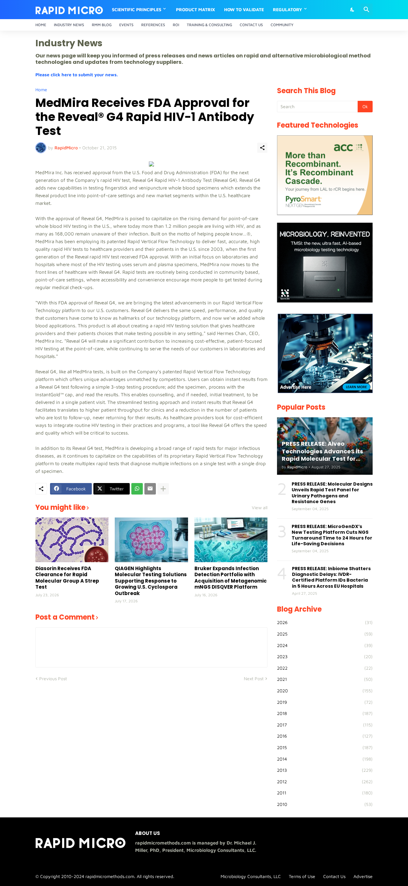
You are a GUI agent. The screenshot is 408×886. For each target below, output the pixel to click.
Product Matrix (195, 9)
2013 (325, 770)
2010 (325, 804)
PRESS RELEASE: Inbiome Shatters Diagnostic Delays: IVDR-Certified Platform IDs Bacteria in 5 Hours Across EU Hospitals (331, 577)
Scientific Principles (136, 9)
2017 (325, 724)
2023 (325, 656)
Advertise (363, 876)
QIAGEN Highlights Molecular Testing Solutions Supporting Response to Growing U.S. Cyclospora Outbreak (151, 581)
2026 (325, 622)
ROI (176, 24)
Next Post (254, 678)
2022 (325, 668)
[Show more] (163, 489)
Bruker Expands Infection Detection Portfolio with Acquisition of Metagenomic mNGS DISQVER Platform (230, 577)
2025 (325, 634)
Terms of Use (302, 876)
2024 (325, 645)
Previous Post (53, 678)
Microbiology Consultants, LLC (251, 876)
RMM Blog (102, 24)
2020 (325, 690)
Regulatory (287, 9)
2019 (325, 702)
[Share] (262, 148)
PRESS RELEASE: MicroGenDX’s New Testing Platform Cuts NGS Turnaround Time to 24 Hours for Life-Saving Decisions (332, 535)
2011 (325, 792)
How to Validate (244, 9)
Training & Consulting (209, 24)
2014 (325, 759)
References (153, 24)
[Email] (150, 489)
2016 (325, 736)
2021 (325, 679)
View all (259, 507)
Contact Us (251, 24)
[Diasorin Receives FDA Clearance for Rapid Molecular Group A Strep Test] (71, 539)
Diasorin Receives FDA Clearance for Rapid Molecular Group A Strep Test (67, 577)
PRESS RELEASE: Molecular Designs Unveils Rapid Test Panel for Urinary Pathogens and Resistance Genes (332, 492)
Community (282, 24)
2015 (325, 747)
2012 (325, 781)
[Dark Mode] (352, 9)
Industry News (69, 24)
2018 (325, 713)
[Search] (367, 10)
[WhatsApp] (137, 489)
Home (40, 24)
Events (126, 24)
